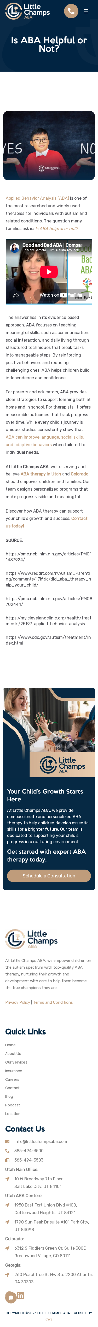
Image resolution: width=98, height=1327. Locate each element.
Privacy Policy (17, 1002)
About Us (13, 1054)
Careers (12, 1079)
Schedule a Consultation (49, 876)
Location (12, 1114)
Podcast (12, 1105)
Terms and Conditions (53, 1002)
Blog (9, 1096)
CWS (49, 1319)
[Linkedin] (20, 1295)
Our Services (16, 1062)
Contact (12, 1088)
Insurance (13, 1071)
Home (10, 1045)
